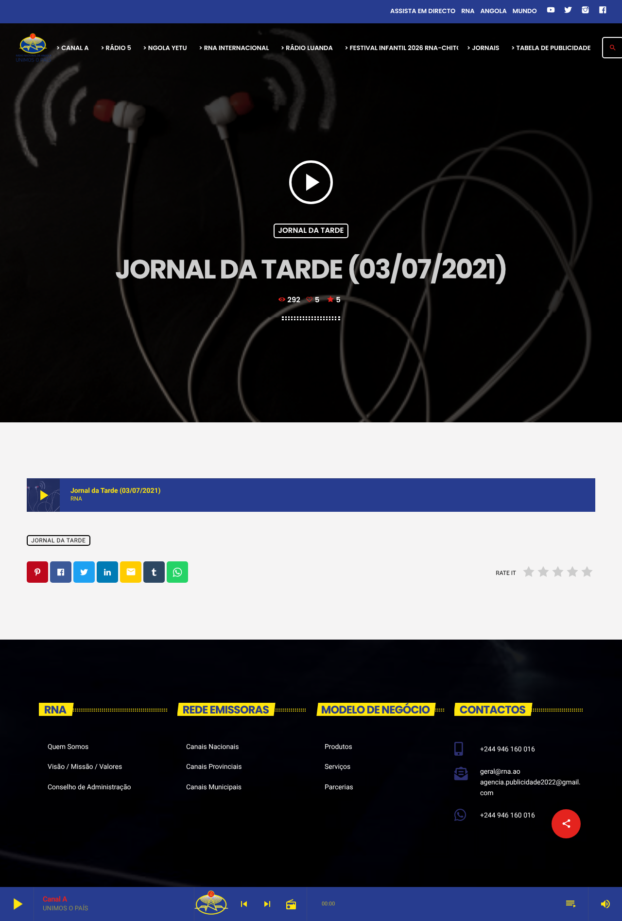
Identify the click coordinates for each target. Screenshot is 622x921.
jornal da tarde (311, 231)
